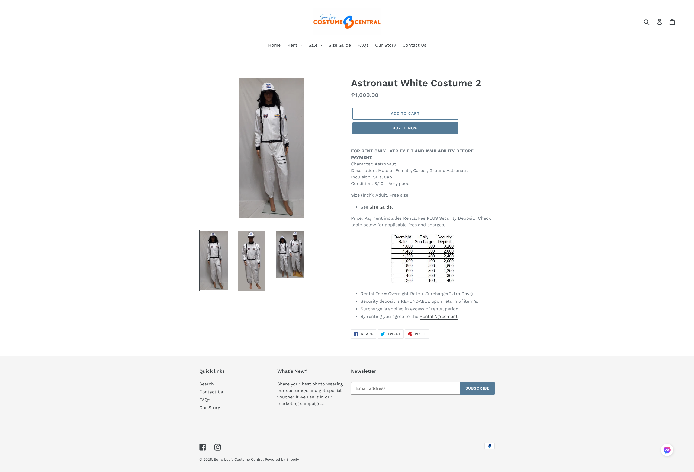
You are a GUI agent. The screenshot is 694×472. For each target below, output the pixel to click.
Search (206, 384)
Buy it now (405, 128)
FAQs (204, 399)
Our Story (209, 407)
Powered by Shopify (282, 459)
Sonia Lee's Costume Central (239, 459)
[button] (667, 451)
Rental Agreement (439, 316)
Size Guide (381, 207)
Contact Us (211, 391)
